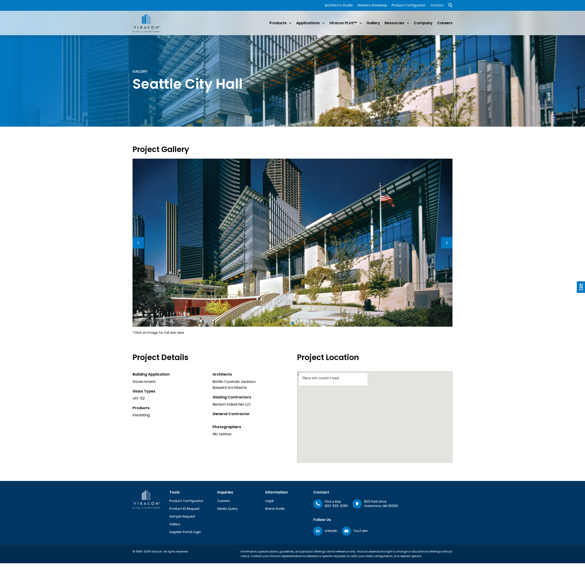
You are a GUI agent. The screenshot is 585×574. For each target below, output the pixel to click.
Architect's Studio (339, 5)
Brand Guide (275, 508)
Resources (394, 23)
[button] (292, 323)
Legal (269, 500)
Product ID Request (184, 508)
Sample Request (182, 516)
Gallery (373, 23)
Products (278, 23)
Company (423, 23)
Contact (437, 5)
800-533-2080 (336, 506)
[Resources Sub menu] (408, 23)
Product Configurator (409, 5)
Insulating (141, 415)
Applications (308, 23)
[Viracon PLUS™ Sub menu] (360, 23)
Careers (444, 23)
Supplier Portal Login (185, 532)
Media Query (227, 508)
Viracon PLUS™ (343, 23)
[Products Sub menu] (290, 23)
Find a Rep (333, 501)
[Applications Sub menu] (323, 23)
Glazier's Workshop (372, 5)
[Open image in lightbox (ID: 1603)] (292, 242)
